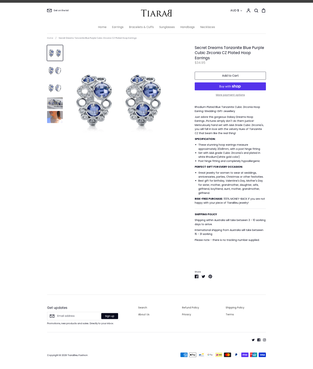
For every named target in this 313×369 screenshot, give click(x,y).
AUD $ (234, 10)
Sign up (109, 316)
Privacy (186, 314)
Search (142, 307)
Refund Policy (190, 307)
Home (102, 27)
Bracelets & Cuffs (141, 27)
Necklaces (207, 27)
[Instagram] (263, 340)
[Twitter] (252, 340)
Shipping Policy (235, 307)
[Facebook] (257, 340)
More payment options (230, 95)
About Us (143, 314)
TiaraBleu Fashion (78, 355)
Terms (230, 314)
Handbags (187, 27)
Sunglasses (167, 27)
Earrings (118, 27)
